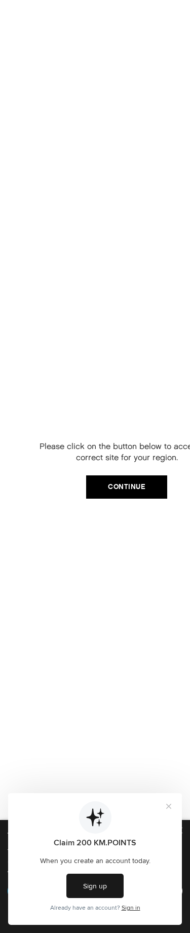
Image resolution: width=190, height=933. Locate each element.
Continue (126, 486)
